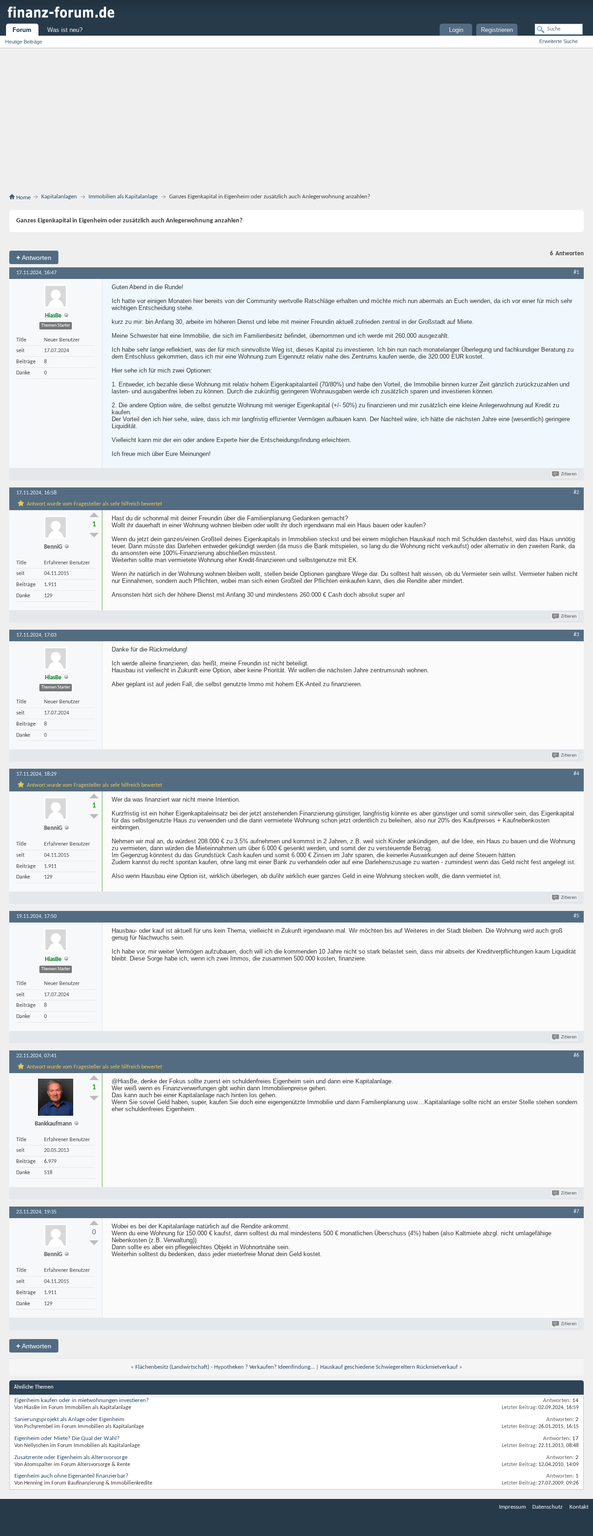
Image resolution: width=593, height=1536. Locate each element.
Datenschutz (547, 1507)
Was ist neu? (64, 29)
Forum (22, 29)
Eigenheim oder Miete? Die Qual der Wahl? (67, 1438)
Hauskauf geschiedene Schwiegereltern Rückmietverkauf (389, 1367)
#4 (576, 774)
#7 (576, 1211)
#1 (576, 272)
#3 (576, 635)
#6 (576, 1055)
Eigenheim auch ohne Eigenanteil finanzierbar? (71, 1476)
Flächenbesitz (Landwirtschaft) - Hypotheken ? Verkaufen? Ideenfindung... (225, 1367)
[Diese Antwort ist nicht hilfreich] (94, 535)
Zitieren (569, 474)
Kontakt (578, 1507)
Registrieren (497, 29)
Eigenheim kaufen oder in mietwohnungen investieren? (81, 1400)
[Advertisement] (296, 118)
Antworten (33, 257)
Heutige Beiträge (23, 41)
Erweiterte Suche (558, 41)
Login (456, 29)
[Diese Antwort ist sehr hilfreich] (94, 514)
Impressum (512, 1507)
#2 (576, 492)
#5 (576, 916)
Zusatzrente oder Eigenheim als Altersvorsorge (70, 1457)
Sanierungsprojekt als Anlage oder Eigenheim (69, 1419)
